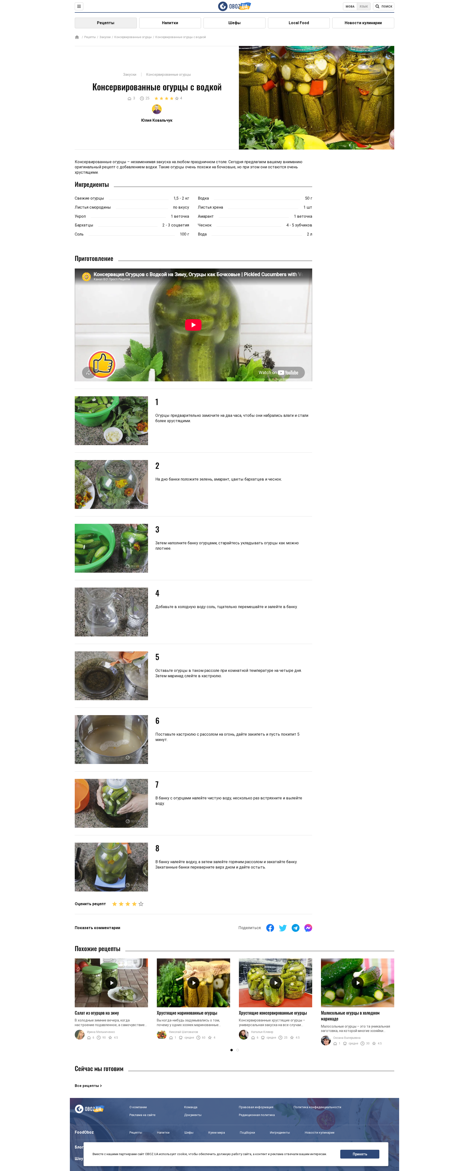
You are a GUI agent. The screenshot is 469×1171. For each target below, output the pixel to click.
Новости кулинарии (363, 23)
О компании (138, 1107)
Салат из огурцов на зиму (97, 1013)
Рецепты (105, 23)
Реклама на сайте (142, 1115)
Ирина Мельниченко (101, 1032)
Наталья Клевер (262, 1032)
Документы (193, 1115)
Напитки (170, 23)
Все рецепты (87, 1086)
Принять (360, 1154)
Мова (350, 6)
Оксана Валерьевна (347, 1038)
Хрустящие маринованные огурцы (187, 1013)
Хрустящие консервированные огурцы (273, 1013)
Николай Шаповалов (183, 1032)
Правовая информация (256, 1107)
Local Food (299, 23)
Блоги (80, 1147)
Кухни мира (216, 1132)
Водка (203, 198)
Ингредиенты (280, 1132)
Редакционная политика (257, 1115)
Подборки (247, 1132)
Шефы (234, 23)
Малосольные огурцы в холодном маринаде (350, 1016)
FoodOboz (84, 1132)
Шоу (79, 1158)
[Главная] (77, 37)
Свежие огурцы (89, 198)
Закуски (105, 37)
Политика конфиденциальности (317, 1107)
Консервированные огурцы (133, 37)
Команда (190, 1107)
